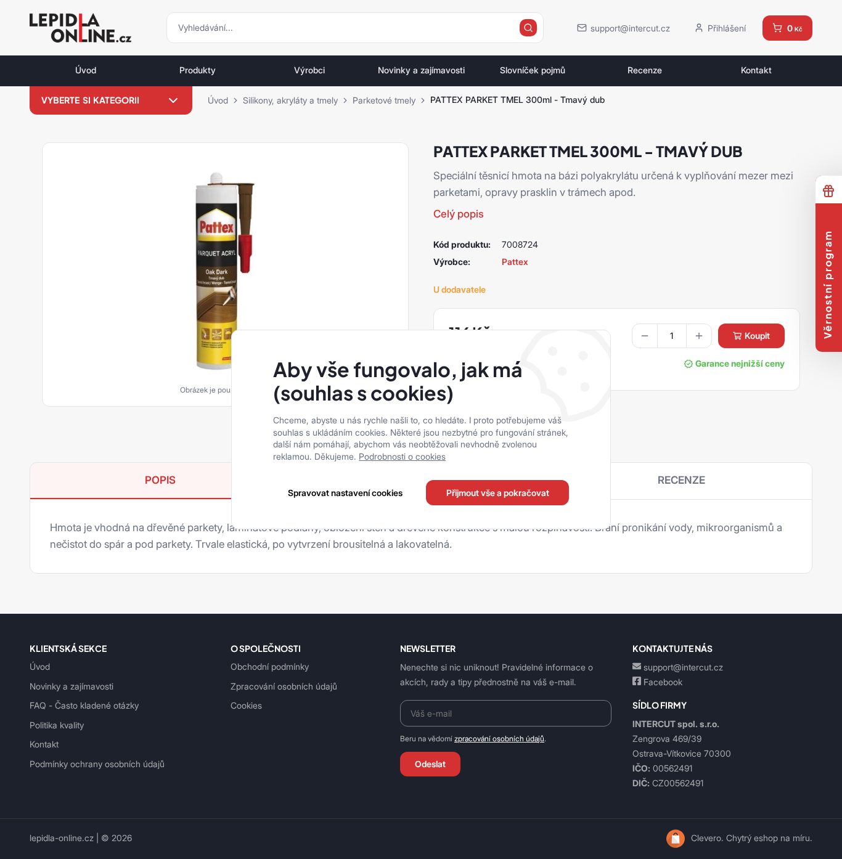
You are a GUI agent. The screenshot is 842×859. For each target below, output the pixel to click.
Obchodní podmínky (270, 666)
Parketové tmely (384, 100)
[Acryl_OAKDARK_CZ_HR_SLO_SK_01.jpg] (225, 270)
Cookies (246, 705)
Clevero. (707, 838)
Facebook (663, 682)
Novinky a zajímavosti (421, 70)
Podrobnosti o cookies (402, 456)
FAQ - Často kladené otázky (84, 705)
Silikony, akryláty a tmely (290, 100)
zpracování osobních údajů (499, 738)
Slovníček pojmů (532, 70)
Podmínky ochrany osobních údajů (97, 764)
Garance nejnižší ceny (740, 363)
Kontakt (756, 70)
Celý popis (458, 214)
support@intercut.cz (683, 667)
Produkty (197, 70)
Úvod (85, 70)
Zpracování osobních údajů (284, 686)
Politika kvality (57, 725)
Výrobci (309, 70)
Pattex (515, 261)
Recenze (644, 70)
